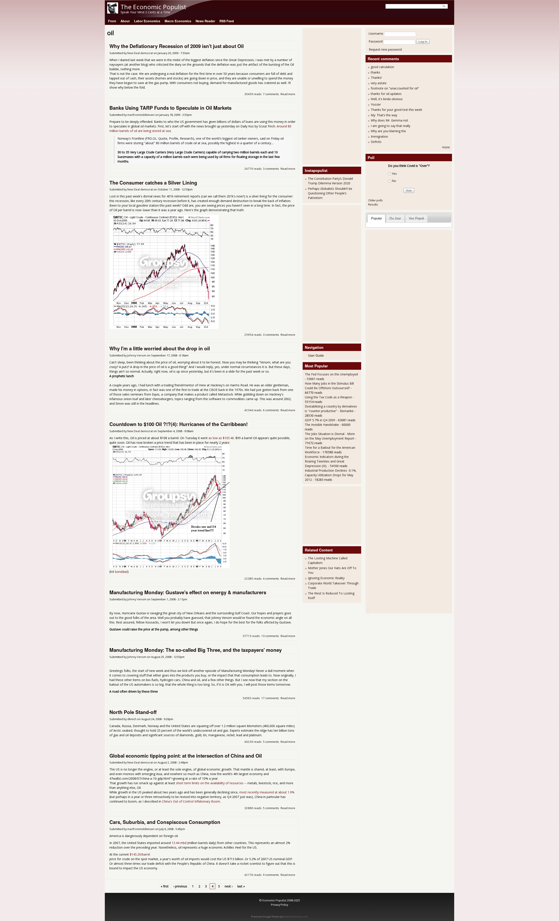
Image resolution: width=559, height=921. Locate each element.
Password (376, 41)
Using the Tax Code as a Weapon (328, 397)
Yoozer (376, 104)
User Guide (316, 355)
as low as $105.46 (221, 438)
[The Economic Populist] (112, 12)
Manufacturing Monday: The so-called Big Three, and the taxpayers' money (195, 649)
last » (241, 886)
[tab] (376, 218)
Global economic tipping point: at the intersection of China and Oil (185, 755)
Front (112, 21)
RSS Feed (226, 21)
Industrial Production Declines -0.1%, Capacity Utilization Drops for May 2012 (331, 475)
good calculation (382, 67)
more (446, 147)
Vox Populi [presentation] (416, 218)
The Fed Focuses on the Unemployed (331, 374)
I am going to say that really (390, 126)
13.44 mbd (179, 843)
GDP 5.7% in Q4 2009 (320, 420)
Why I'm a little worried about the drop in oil (159, 348)
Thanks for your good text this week (396, 110)
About (125, 21)
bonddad (121, 572)
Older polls (375, 200)
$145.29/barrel (140, 854)
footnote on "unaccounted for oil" (395, 88)
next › (229, 886)
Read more (288, 94)
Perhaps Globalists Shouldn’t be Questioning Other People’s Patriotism (330, 193)
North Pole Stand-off (133, 712)
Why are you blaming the (388, 131)
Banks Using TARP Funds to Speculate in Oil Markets (170, 107)
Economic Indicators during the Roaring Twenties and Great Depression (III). (327, 461)
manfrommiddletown (141, 115)
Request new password (385, 49)
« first (165, 886)
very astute (378, 83)
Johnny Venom (136, 355)
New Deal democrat (140, 53)
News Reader (205, 21)
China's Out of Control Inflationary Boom (191, 801)
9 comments (271, 875)
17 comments (270, 698)
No (394, 181)
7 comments (271, 94)
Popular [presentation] (376, 218)
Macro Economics (178, 21)
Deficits (376, 142)
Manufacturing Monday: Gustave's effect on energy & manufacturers (187, 592)
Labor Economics (147, 21)
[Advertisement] (322, 95)
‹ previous (180, 886)
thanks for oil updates (386, 94)
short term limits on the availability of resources (209, 783)
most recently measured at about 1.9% (266, 792)
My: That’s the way (384, 115)
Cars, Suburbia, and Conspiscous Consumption (164, 821)
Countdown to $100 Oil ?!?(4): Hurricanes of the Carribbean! (178, 424)
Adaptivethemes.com (295, 916)
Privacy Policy (279, 905)
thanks (375, 72)
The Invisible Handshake (322, 425)
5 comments (271, 742)
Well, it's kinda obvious (387, 99)
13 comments (270, 636)
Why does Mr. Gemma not (389, 120)
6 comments (271, 410)
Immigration (379, 136)
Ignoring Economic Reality (326, 578)
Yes (394, 173)
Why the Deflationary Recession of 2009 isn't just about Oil (176, 46)
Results (373, 204)
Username (376, 33)
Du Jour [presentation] (395, 218)
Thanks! (376, 77)
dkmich (131, 719)
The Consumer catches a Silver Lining (153, 182)
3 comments (271, 169)
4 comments (271, 578)
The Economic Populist (153, 7)
